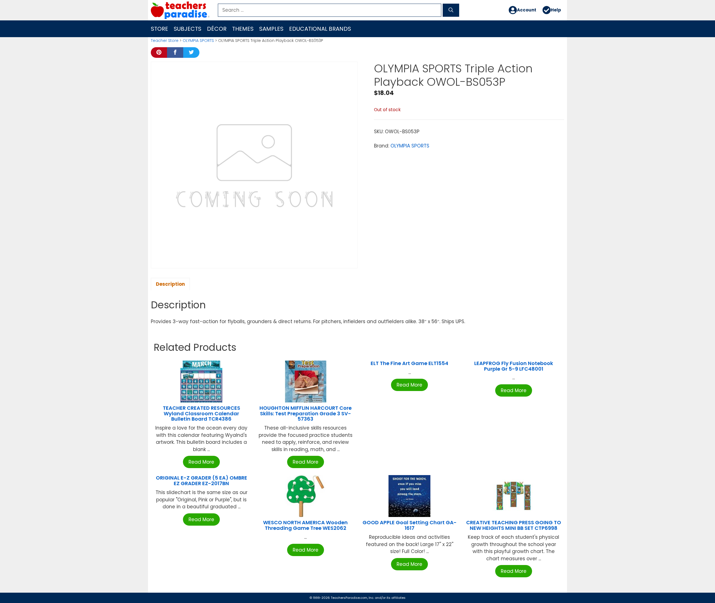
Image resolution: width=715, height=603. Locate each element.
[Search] (451, 10)
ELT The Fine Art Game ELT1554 (409, 363)
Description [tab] (170, 284)
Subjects (187, 29)
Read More (201, 462)
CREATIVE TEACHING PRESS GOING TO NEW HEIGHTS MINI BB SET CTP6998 (513, 525)
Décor (217, 29)
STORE (159, 29)
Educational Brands (320, 29)
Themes (243, 29)
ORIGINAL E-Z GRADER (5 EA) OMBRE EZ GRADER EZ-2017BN (201, 480)
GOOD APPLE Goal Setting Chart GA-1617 (410, 525)
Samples (271, 29)
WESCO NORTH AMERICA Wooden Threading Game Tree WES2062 (305, 525)
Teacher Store (164, 40)
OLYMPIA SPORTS (198, 40)
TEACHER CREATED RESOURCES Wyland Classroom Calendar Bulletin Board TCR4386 (201, 413)
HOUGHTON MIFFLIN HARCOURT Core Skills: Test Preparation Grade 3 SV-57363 (305, 413)
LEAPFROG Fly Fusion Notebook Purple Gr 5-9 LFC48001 (513, 366)
